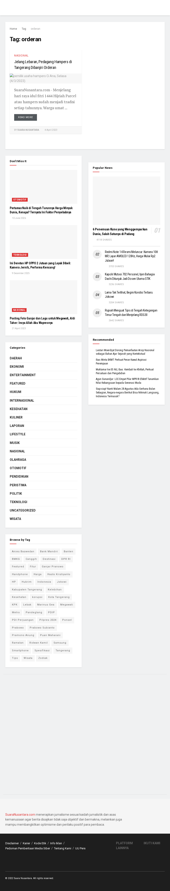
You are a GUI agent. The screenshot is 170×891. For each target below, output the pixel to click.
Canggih (31, 559)
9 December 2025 (21, 273)
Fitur (33, 566)
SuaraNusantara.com (20, 814)
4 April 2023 (50, 130)
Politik (16, 493)
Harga (38, 574)
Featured (17, 383)
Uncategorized (23, 510)
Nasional (21, 55)
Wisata (15, 519)
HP (14, 581)
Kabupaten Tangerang (27, 589)
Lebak (27, 604)
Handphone (20, 574)
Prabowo (18, 627)
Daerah (16, 358)
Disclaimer (12, 843)
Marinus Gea (45, 604)
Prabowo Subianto (42, 627)
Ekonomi (17, 366)
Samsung (60, 642)
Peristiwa (18, 485)
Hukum (15, 392)
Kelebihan (55, 589)
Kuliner (16, 417)
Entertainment (23, 375)
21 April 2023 (19, 328)
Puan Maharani (50, 635)
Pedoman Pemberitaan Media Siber (27, 848)
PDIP (51, 612)
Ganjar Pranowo (53, 566)
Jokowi (62, 581)
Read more (25, 117)
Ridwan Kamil (38, 642)
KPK (14, 604)
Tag (24, 28)
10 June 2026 (19, 218)
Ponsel (67, 620)
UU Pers (80, 848)
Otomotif (19, 199)
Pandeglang (34, 612)
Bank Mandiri (49, 551)
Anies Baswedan (23, 551)
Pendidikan (19, 476)
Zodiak (43, 658)
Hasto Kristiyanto (58, 574)
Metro (16, 612)
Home (13, 28)
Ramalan (18, 642)
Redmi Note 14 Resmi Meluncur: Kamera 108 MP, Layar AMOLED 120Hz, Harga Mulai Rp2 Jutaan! (131, 256)
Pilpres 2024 (47, 620)
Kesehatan (18, 409)
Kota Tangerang (59, 597)
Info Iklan (56, 843)
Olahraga (18, 459)
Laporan (17, 426)
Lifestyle (17, 434)
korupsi (37, 597)
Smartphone (20, 650)
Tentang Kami (62, 848)
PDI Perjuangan (23, 620)
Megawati (66, 604)
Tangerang (63, 650)
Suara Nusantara (28, 130)
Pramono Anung (23, 635)
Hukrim (27, 581)
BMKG (16, 559)
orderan (35, 28)
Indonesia (44, 581)
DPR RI (66, 559)
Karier (26, 843)
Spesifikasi (42, 650)
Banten (68, 551)
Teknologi (20, 255)
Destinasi (49, 559)
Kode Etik (40, 843)
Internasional (22, 400)
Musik (15, 443)
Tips (15, 658)
